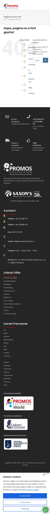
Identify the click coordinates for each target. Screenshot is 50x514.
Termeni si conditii (10, 278)
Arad (5, 385)
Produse (32, 47)
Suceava (7, 336)
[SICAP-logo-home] (16, 439)
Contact (32, 93)
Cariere (6, 310)
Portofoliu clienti (10, 281)
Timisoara (7, 356)
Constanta (7, 369)
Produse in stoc (9, 291)
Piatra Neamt (8, 340)
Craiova (6, 372)
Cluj (5, 346)
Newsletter (8, 284)
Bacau (6, 333)
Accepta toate (25, 496)
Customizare (25, 502)
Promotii (32, 64)
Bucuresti (7, 365)
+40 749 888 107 (21, 224)
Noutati (32, 59)
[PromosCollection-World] (19, 397)
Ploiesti (6, 362)
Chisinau (7, 382)
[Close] (46, 474)
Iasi (5, 330)
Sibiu (5, 349)
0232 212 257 (17, 232)
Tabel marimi (8, 307)
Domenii (32, 53)
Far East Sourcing (10, 314)
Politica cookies (33, 490)
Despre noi (7, 297)
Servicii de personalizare (12, 304)
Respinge (25, 509)
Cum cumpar (8, 301)
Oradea (6, 353)
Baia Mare (7, 378)
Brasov (6, 343)
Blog (30, 87)
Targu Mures (8, 375)
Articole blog (8, 288)
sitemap (25, 465)
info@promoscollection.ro (23, 241)
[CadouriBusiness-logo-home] (16, 420)
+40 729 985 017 (21, 218)
